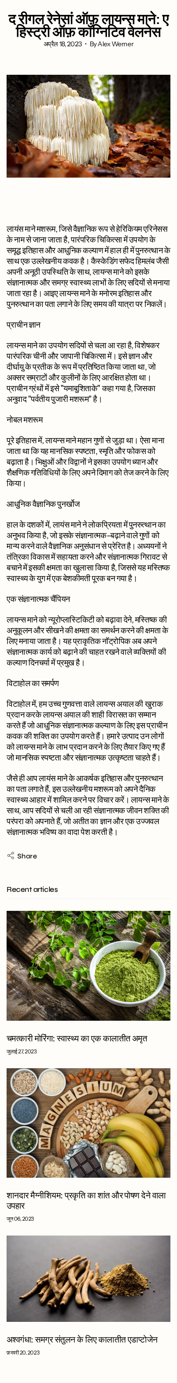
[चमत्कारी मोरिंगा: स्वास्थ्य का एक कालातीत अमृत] (88, 965)
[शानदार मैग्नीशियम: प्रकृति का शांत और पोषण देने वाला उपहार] (88, 1123)
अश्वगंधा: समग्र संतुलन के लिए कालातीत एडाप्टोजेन (82, 1340)
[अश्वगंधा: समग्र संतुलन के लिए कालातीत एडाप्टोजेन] (88, 1278)
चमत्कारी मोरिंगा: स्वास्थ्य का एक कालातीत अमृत (77, 1039)
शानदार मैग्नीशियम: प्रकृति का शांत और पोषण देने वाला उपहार (86, 1201)
